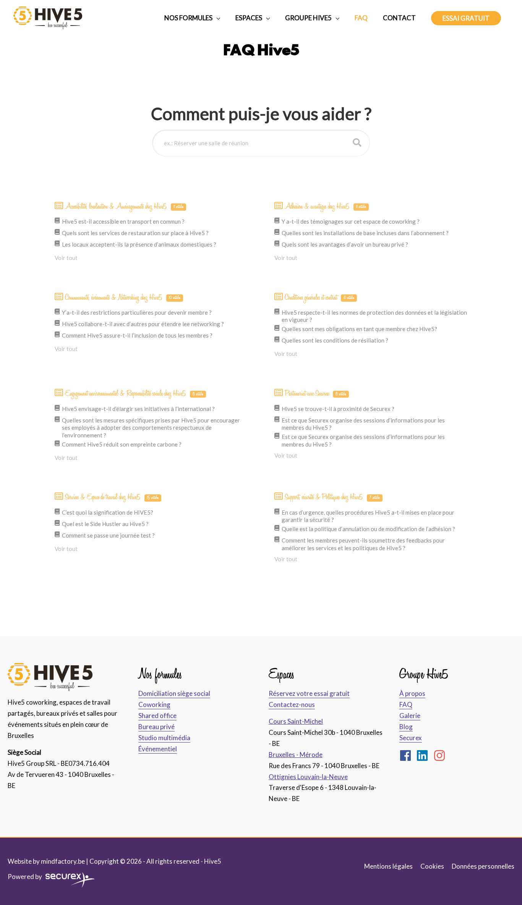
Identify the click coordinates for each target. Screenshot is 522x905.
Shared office (157, 716)
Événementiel (157, 749)
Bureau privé (156, 727)
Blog (406, 727)
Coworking (154, 704)
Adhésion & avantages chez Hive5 (325, 206)
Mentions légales (388, 866)
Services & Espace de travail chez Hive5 (112, 497)
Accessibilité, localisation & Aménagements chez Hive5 (124, 206)
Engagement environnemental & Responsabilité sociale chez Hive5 (134, 393)
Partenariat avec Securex (316, 393)
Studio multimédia (164, 738)
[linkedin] (424, 755)
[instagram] (441, 755)
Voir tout (66, 257)
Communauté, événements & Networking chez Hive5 (123, 297)
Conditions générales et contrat (320, 297)
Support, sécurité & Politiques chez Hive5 (332, 497)
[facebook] (407, 755)
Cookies (432, 866)
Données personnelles (483, 866)
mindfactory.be (63, 861)
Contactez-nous (292, 704)
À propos (412, 693)
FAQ (405, 704)
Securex (410, 738)
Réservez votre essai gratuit (309, 693)
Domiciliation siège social (174, 693)
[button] (466, 18)
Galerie (409, 716)
